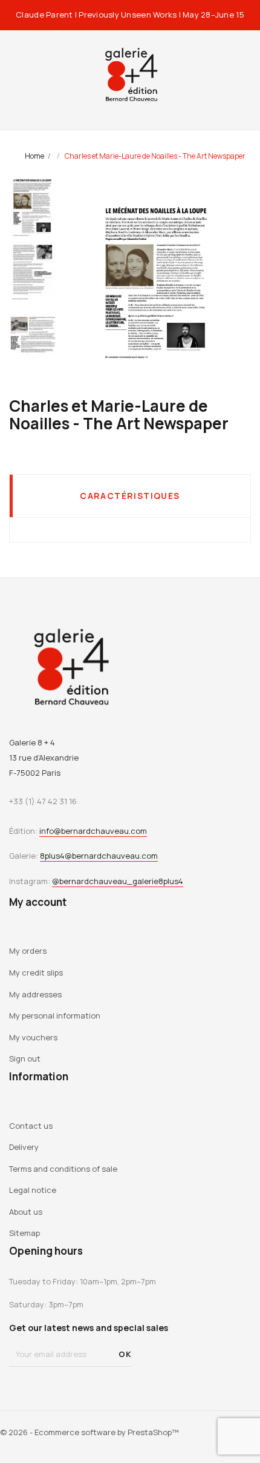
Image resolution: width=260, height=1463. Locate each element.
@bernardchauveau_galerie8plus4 (117, 881)
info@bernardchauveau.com (93, 830)
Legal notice (32, 1189)
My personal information (54, 1015)
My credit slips (36, 972)
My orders (28, 950)
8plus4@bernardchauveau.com (99, 855)
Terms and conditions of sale (63, 1168)
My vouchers (33, 1037)
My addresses (35, 994)
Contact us (31, 1125)
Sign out (25, 1058)
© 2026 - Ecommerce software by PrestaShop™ (89, 1432)
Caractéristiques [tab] (130, 495)
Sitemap (24, 1232)
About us (25, 1211)
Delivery (24, 1146)
